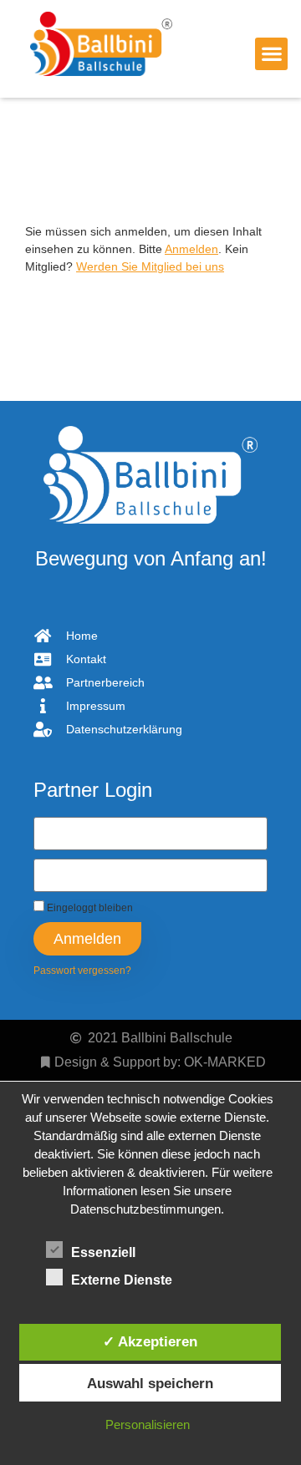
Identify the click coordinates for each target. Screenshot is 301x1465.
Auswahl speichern (150, 1383)
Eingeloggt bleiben (88, 908)
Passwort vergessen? (82, 970)
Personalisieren (147, 1424)
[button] (271, 54)
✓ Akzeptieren (150, 1341)
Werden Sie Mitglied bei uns (150, 266)
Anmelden (191, 249)
